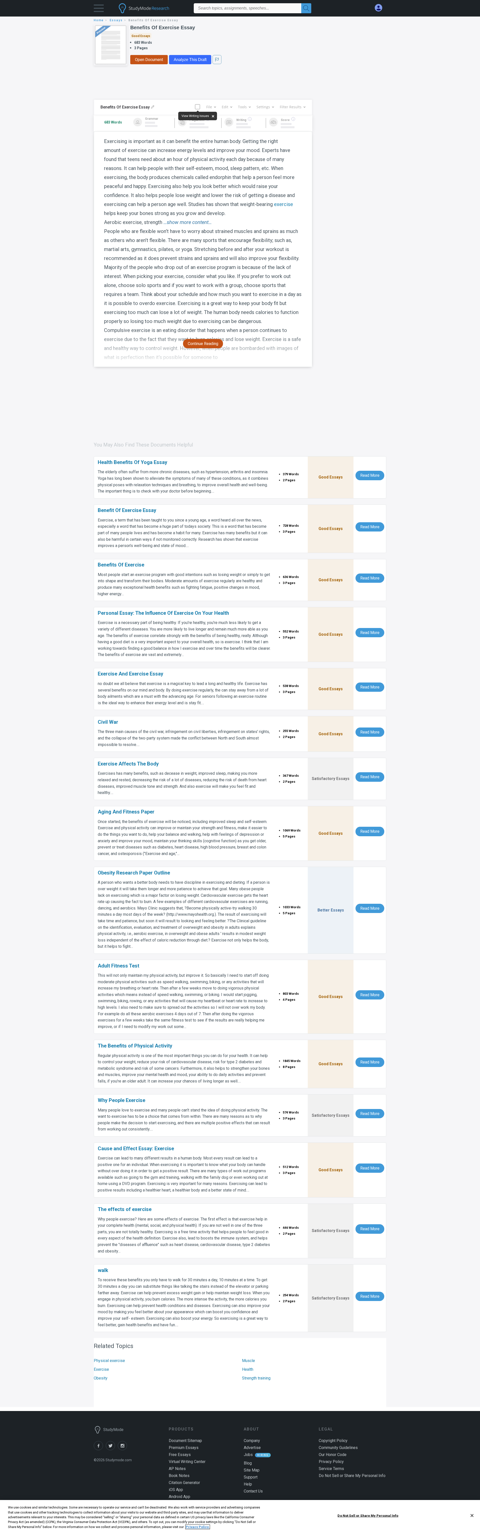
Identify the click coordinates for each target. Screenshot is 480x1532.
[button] (99, 9)
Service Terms (331, 1468)
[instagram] (123, 1448)
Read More (370, 475)
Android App (179, 1496)
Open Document (149, 59)
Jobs (248, 1454)
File (209, 106)
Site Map (252, 1470)
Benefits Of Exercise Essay (162, 27)
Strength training (256, 1378)
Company (252, 1440)
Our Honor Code (332, 1454)
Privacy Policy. (198, 1527)
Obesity (101, 1378)
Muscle (248, 1360)
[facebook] (100, 1448)
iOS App (176, 1489)
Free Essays (180, 1454)
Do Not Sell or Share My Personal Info (368, 1516)
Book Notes (179, 1475)
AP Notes (177, 1468)
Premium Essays (183, 1447)
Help (248, 1484)
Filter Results (291, 106)
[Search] (306, 8)
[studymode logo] (152, 8)
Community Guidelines (338, 1447)
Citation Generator (184, 1482)
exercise (283, 204)
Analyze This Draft (190, 60)
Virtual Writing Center (187, 1461)
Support (251, 1477)
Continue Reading (203, 343)
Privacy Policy (331, 1461)
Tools (242, 106)
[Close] (472, 1515)
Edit (225, 106)
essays (116, 20)
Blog (248, 1463)
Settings (263, 106)
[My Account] (380, 8)
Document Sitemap (185, 1440)
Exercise (101, 1369)
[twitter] (112, 1448)
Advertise (252, 1447)
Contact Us (253, 1491)
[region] (240, 1516)
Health (247, 1369)
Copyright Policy (333, 1440)
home (99, 20)
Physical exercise (109, 1360)
